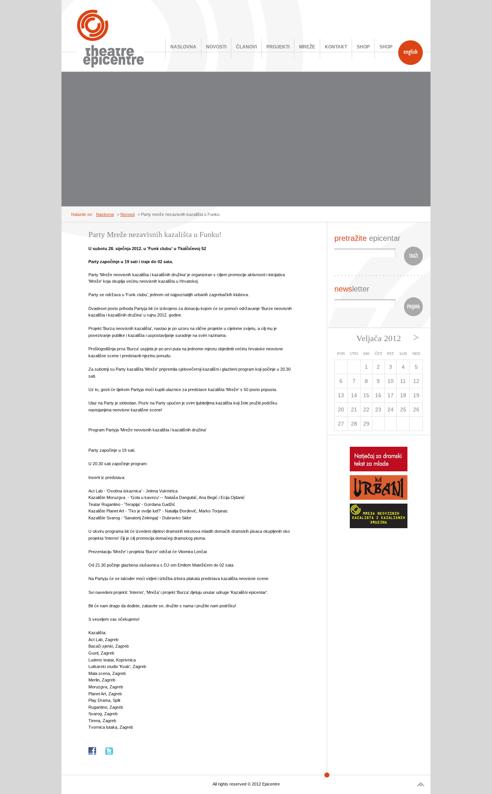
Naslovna (183, 47)
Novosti (216, 47)
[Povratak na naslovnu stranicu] (110, 39)
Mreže (307, 47)
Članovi (246, 47)
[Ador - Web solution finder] (421, 784)
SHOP (363, 47)
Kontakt (336, 47)
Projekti (277, 47)
